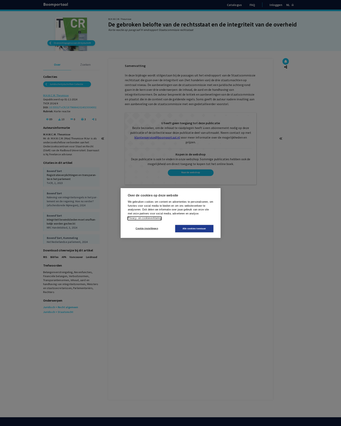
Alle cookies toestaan (194, 228)
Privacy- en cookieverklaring (144, 218)
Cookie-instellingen (147, 228)
